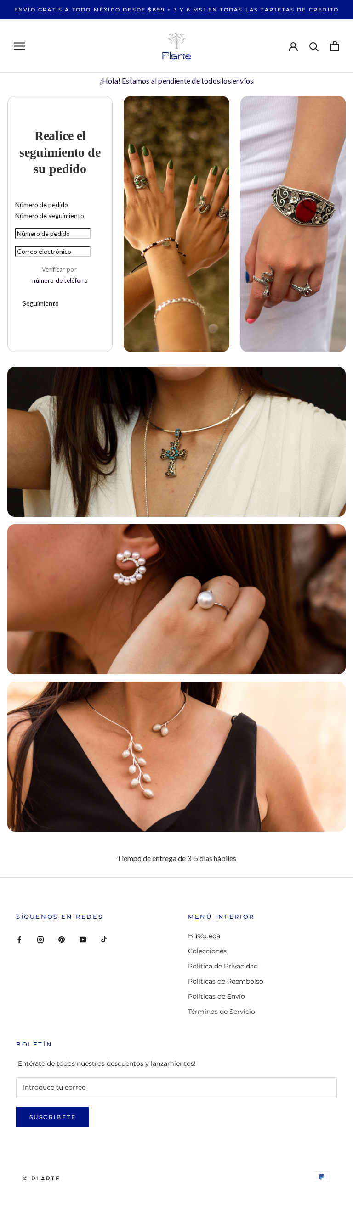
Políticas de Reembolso (225, 981)
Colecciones (207, 951)
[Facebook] (19, 939)
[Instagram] (40, 939)
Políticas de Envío (216, 996)
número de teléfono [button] (59, 280)
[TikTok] (104, 939)
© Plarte (41, 1178)
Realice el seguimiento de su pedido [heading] (60, 152)
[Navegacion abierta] (19, 46)
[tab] (60, 204)
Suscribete (52, 1116)
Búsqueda (204, 936)
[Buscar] (314, 46)
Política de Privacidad (223, 966)
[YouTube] (83, 939)
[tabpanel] (60, 270)
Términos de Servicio (221, 1011)
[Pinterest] (61, 939)
